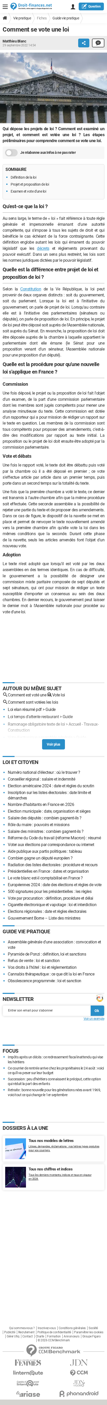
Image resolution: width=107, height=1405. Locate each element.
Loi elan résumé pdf (25, 709)
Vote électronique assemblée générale (40, 737)
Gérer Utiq (13, 1336)
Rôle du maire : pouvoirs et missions (38, 824)
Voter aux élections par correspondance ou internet (51, 844)
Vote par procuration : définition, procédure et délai (50, 898)
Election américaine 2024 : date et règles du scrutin (51, 785)
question (94, 6)
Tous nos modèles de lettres (51, 1140)
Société (93, 1328)
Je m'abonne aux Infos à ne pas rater (48, 152)
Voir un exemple (94, 1019)
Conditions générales (72, 1328)
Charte (40, 1336)
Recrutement (26, 1332)
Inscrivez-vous (47, 1328)
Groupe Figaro (91, 1336)
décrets (43, 248)
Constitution (30, 289)
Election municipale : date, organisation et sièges (49, 811)
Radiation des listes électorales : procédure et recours (53, 864)
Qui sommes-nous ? (22, 1328)
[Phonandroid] (79, 1394)
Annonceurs (71, 1336)
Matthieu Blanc (14, 41)
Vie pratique (22, 18)
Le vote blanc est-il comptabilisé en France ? (45, 878)
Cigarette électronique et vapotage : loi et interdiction (52, 904)
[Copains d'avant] (28, 1383)
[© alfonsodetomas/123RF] (53, 88)
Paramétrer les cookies (88, 1332)
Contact (27, 1336)
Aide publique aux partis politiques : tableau (45, 851)
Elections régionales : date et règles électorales (47, 911)
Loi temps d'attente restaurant (33, 716)
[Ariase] (28, 1394)
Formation (54, 1336)
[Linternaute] (28, 1373)
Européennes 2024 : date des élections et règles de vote (55, 884)
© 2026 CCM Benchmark (54, 1340)
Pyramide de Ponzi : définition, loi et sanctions (47, 954)
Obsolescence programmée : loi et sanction (44, 980)
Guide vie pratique (65, 18)
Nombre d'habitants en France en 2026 (41, 804)
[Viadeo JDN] (79, 1383)
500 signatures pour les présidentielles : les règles (49, 891)
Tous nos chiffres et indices (50, 1169)
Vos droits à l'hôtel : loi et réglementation (42, 967)
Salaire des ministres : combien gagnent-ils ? (46, 831)
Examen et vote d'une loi (28, 191)
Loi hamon (17, 744)
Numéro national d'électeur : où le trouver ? (44, 772)
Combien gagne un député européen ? (40, 858)
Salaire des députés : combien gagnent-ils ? (45, 818)
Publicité (9, 1332)
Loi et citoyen (20, 762)
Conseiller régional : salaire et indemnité (41, 779)
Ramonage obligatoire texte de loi (36, 724)
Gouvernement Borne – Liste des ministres (44, 918)
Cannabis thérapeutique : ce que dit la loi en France (51, 974)
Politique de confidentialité (54, 1332)
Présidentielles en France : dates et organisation (48, 871)
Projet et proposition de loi (30, 184)
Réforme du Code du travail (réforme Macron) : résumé (54, 837)
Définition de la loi (23, 177)
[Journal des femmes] (28, 1362)
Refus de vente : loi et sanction (33, 960)
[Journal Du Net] (79, 1362)
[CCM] (79, 1373)
